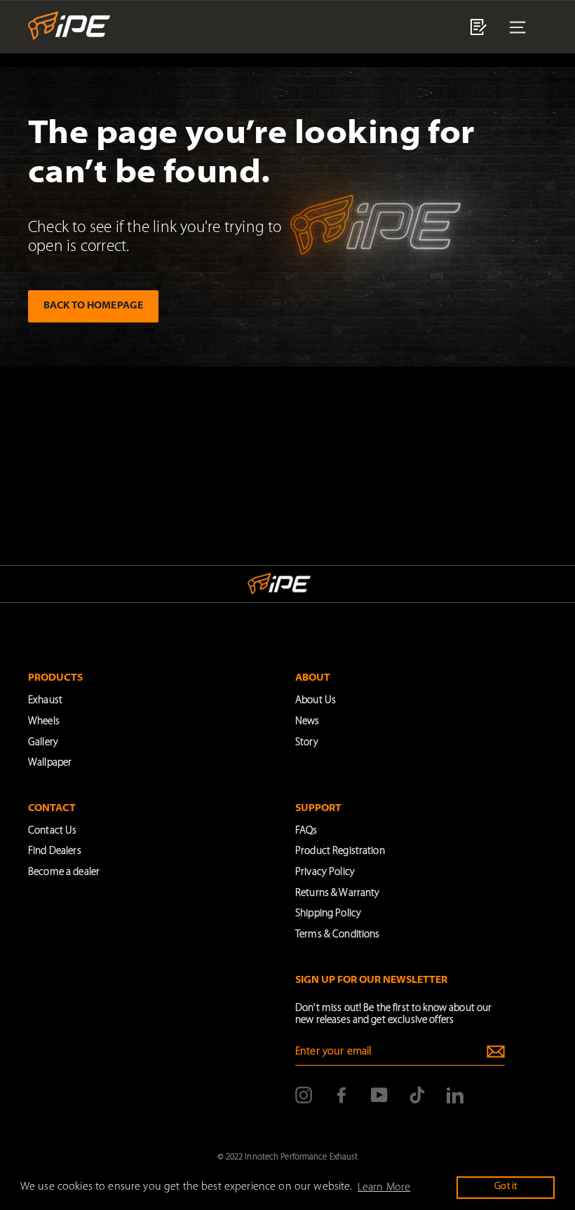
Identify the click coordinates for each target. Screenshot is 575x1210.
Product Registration (340, 851)
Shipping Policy (328, 914)
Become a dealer (64, 872)
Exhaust (45, 700)
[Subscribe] (496, 1051)
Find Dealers (54, 851)
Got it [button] (505, 1186)
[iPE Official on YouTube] (379, 1095)
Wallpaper (50, 763)
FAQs (306, 831)
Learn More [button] (384, 1187)
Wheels (44, 721)
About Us (315, 700)
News (307, 721)
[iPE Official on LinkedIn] (455, 1095)
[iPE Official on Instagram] (303, 1095)
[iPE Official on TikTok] (417, 1095)
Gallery (43, 742)
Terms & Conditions (337, 935)
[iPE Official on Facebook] (341, 1095)
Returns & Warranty (337, 893)
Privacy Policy (325, 872)
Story (306, 742)
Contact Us (52, 831)
